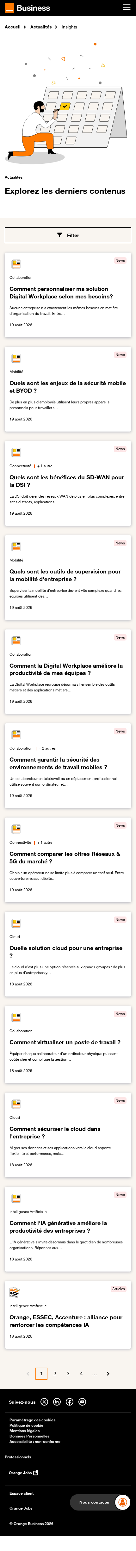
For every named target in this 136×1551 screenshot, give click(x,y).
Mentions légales (24, 1430)
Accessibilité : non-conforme (34, 1441)
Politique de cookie (26, 1425)
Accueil (13, 26)
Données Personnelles (29, 1436)
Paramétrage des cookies (32, 1420)
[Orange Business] (27, 8)
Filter (73, 235)
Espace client (21, 1493)
